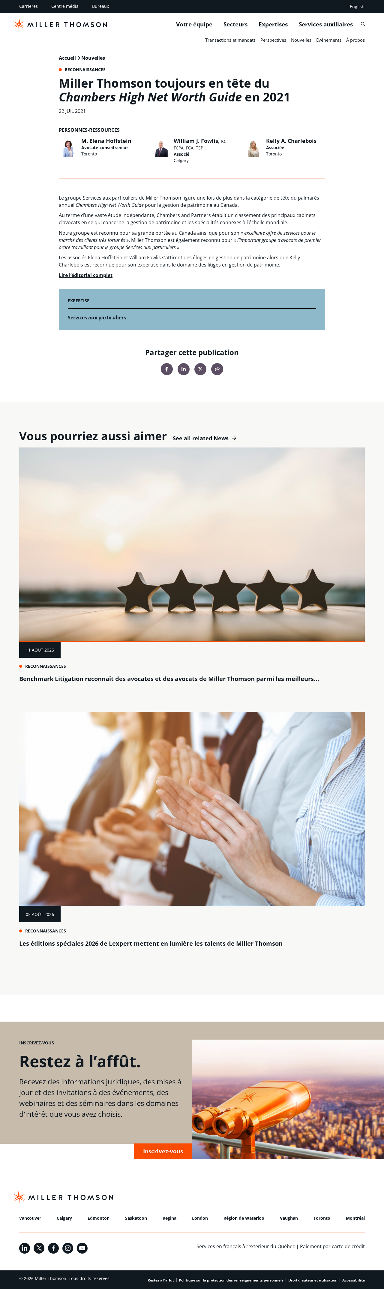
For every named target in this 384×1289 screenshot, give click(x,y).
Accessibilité (353, 1280)
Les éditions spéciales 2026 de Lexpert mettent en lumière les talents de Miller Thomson (151, 943)
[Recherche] (363, 24)
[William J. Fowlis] (160, 147)
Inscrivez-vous (163, 1151)
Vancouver (30, 1218)
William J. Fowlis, (201, 144)
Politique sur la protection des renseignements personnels (231, 1280)
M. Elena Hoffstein (106, 140)
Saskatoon (136, 1218)
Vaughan (289, 1218)
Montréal (355, 1218)
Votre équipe (194, 24)
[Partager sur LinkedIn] (184, 369)
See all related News (201, 438)
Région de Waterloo (244, 1218)
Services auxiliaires (326, 24)
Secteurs (236, 24)
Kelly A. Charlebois (291, 140)
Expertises (273, 24)
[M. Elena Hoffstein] (68, 147)
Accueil (67, 58)
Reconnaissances (45, 666)
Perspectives (273, 40)
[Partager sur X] (200, 369)
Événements (328, 40)
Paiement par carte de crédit (332, 1246)
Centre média (65, 6)
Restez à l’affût (161, 1280)
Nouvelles (301, 40)
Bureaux (100, 6)
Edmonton (99, 1218)
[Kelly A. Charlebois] (253, 147)
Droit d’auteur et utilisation (313, 1280)
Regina (169, 1218)
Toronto (322, 1218)
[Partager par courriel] (217, 369)
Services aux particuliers (97, 317)
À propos (355, 40)
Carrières (28, 6)
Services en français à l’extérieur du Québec (245, 1246)
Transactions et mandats (230, 40)
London (200, 1218)
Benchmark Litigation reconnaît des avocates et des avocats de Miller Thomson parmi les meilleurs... (169, 679)
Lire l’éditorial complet (85, 275)
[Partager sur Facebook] (167, 369)
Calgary (64, 1218)
